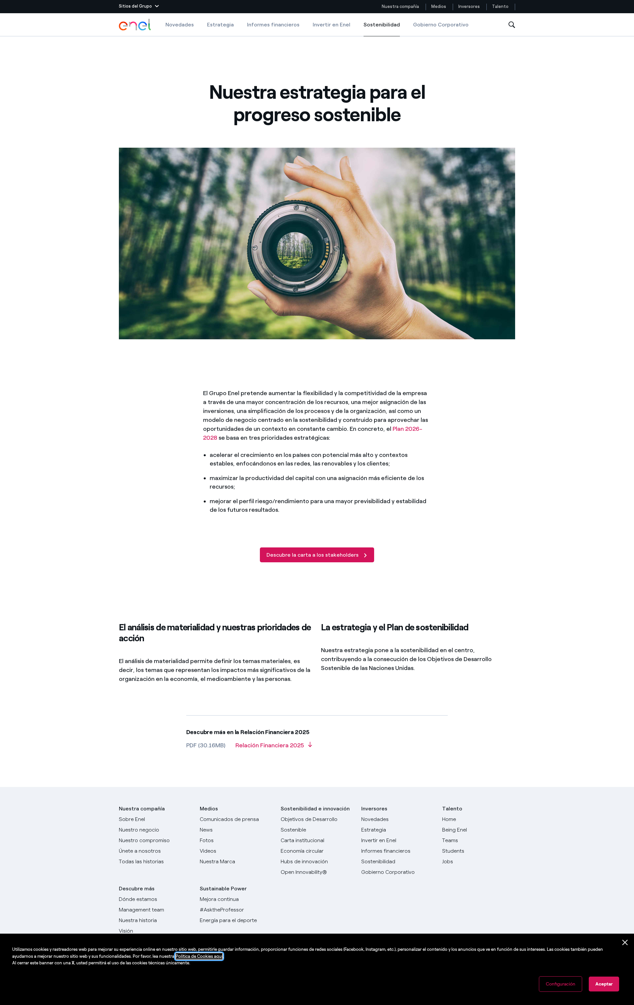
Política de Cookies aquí (199, 956)
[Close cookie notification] (625, 943)
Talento (501, 6)
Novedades (179, 24)
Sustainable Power (223, 888)
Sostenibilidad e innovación (315, 808)
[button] (139, 6)
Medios (438, 6)
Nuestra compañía (400, 6)
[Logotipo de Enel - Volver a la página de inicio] (135, 25)
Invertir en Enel (331, 24)
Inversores (469, 6)
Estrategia (220, 24)
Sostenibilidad (382, 28)
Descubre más (137, 888)
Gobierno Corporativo (441, 24)
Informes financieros (273, 24)
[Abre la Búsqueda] (512, 25)
